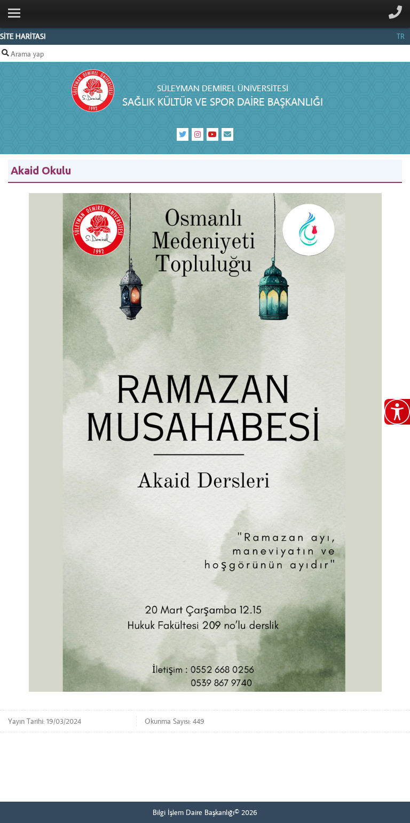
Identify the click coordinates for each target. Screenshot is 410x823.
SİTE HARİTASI (23, 36)
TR (401, 36)
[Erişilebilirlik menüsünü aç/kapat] (397, 412)
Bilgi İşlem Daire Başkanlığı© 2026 (205, 812)
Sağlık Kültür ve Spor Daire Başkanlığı (222, 101)
